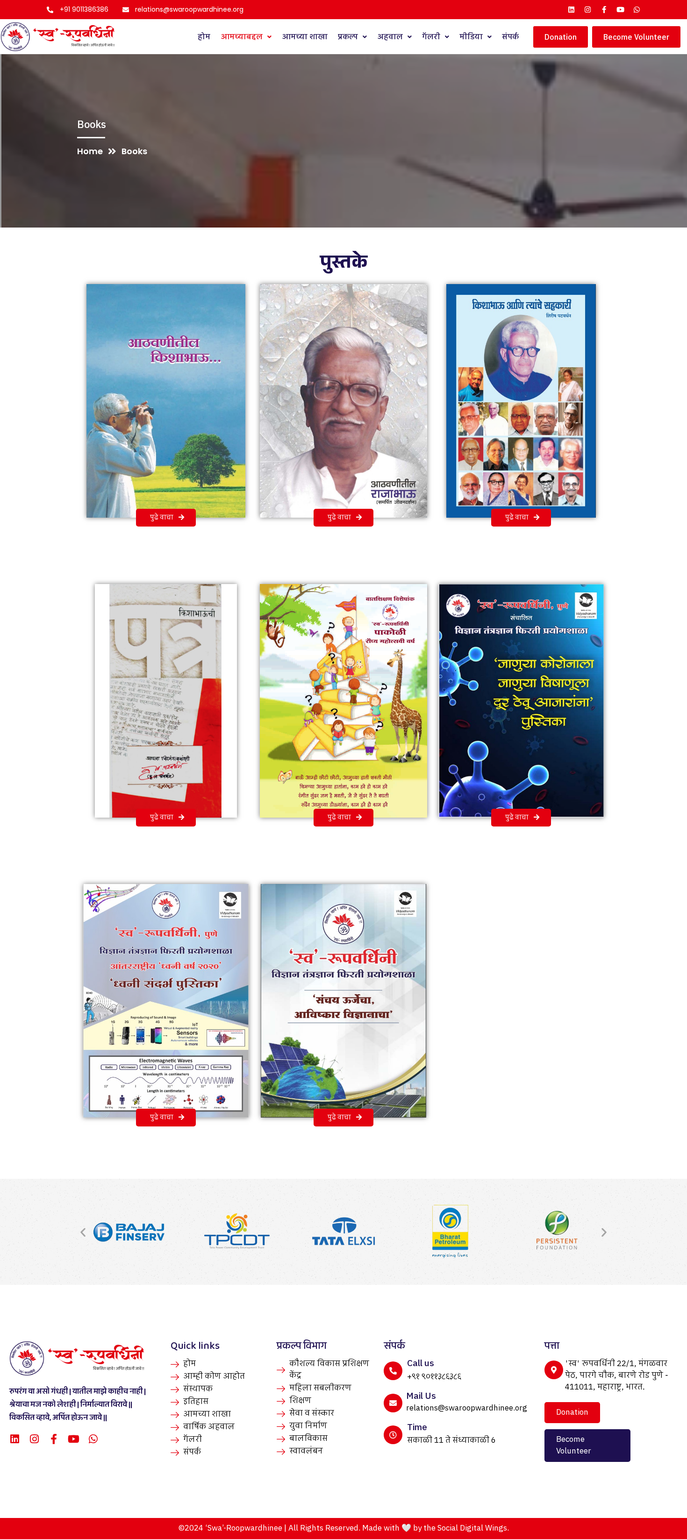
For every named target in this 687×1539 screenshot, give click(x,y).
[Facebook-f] (604, 9)
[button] (83, 1232)
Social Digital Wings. (473, 1528)
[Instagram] (587, 9)
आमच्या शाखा (305, 37)
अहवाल (390, 37)
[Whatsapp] (636, 9)
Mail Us (421, 1396)
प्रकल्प (348, 37)
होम (204, 37)
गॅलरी (431, 37)
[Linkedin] (571, 9)
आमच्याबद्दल (242, 37)
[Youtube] (620, 9)
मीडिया (471, 37)
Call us (420, 1363)
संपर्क (510, 37)
